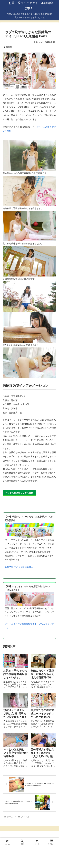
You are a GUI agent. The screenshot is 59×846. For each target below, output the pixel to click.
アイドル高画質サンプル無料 (19, 492)
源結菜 (9, 47)
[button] (53, 557)
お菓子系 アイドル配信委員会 (19, 567)
